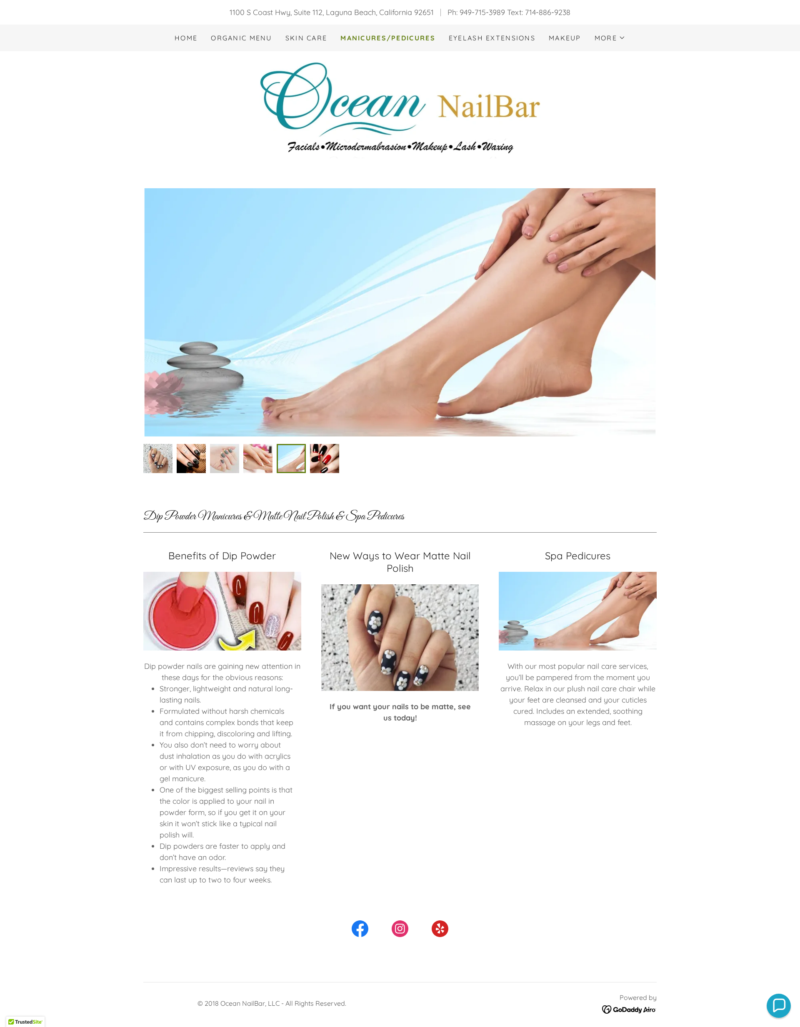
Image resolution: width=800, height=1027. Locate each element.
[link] (400, 110)
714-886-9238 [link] (547, 12)
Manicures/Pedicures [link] (387, 38)
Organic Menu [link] (241, 38)
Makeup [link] (565, 38)
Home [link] (186, 38)
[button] (610, 38)
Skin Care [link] (306, 38)
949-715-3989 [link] (482, 12)
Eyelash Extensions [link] (492, 38)
